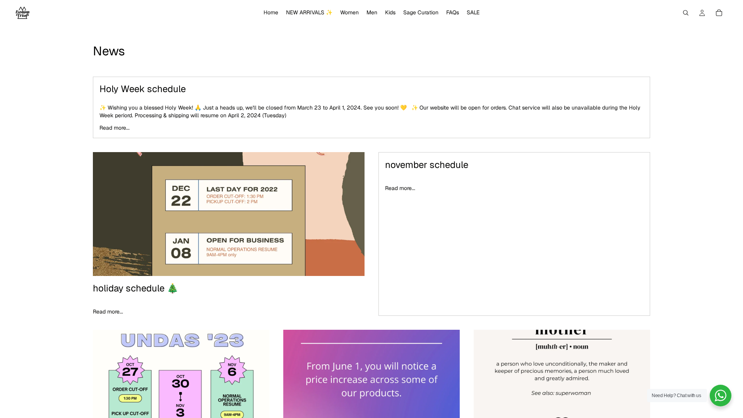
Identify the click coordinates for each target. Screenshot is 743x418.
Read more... (114, 127)
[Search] (685, 12)
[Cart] (719, 12)
